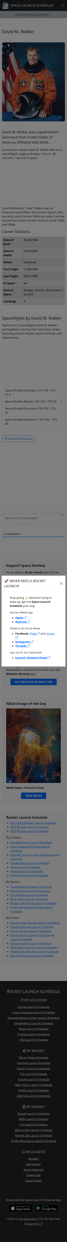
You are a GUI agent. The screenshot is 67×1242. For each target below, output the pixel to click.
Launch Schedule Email (31, 658)
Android (21, 622)
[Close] (61, 583)
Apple (19, 618)
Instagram (23, 642)
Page (33, 633)
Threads (21, 646)
